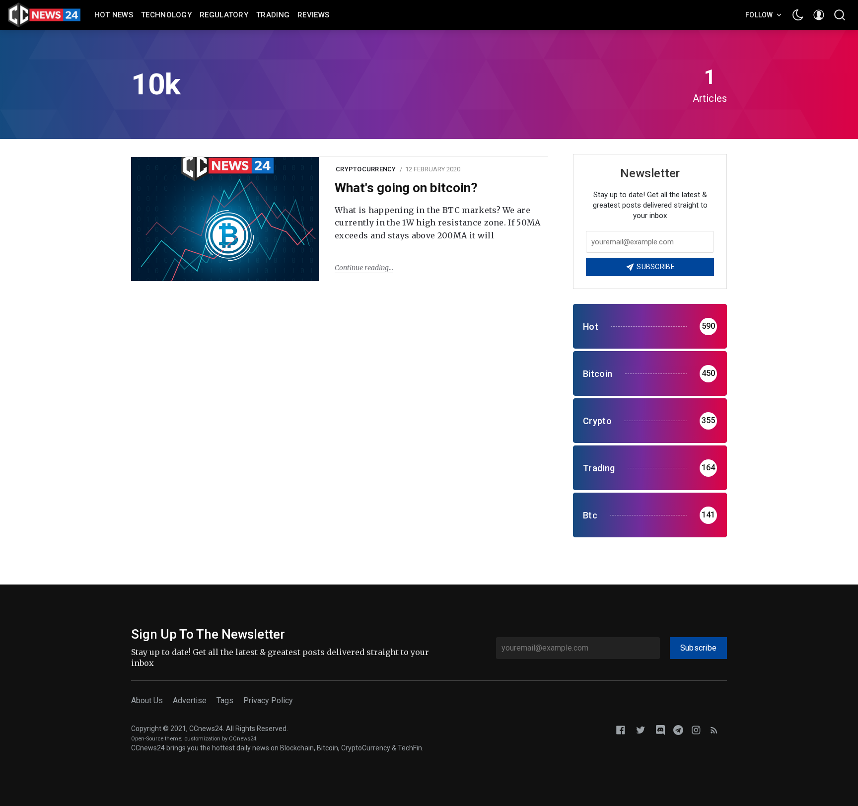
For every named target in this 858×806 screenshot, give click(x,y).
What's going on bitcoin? (406, 187)
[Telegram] (678, 729)
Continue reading (362, 267)
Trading (272, 14)
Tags (224, 700)
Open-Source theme (156, 738)
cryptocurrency (366, 169)
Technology (166, 14)
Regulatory (224, 14)
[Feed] (714, 729)
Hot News (113, 14)
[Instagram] (696, 729)
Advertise (190, 700)
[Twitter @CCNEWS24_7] (640, 729)
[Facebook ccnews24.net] (621, 729)
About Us (147, 700)
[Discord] (660, 729)
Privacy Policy (268, 700)
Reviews (313, 14)
